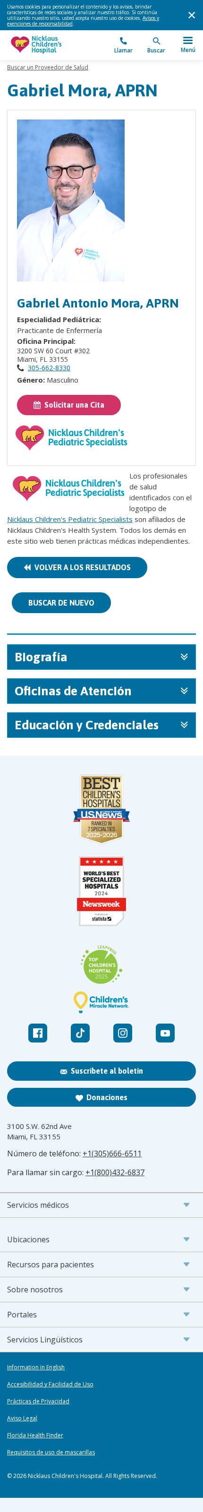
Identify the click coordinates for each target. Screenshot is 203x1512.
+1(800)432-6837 (114, 1172)
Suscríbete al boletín (107, 1071)
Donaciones (106, 1097)
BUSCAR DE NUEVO (61, 602)
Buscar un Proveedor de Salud (47, 67)
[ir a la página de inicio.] (54, 45)
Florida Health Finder (35, 1435)
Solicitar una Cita (72, 405)
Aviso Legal (22, 1418)
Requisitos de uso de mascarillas (51, 1452)
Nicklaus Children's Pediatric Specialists (70, 519)
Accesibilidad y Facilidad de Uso (50, 1384)
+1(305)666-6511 (112, 1153)
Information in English (36, 1367)
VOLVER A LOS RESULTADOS (81, 567)
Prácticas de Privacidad (38, 1401)
